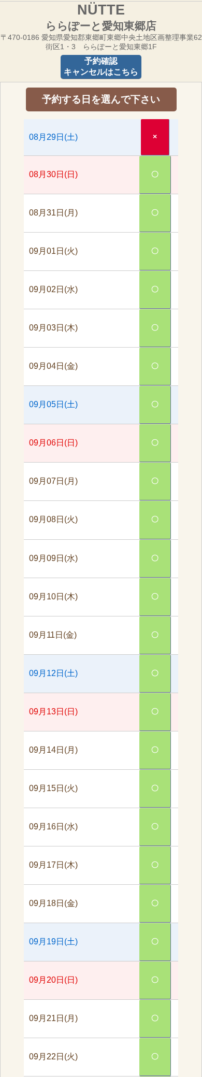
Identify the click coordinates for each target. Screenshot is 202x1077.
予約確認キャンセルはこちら (101, 66)
